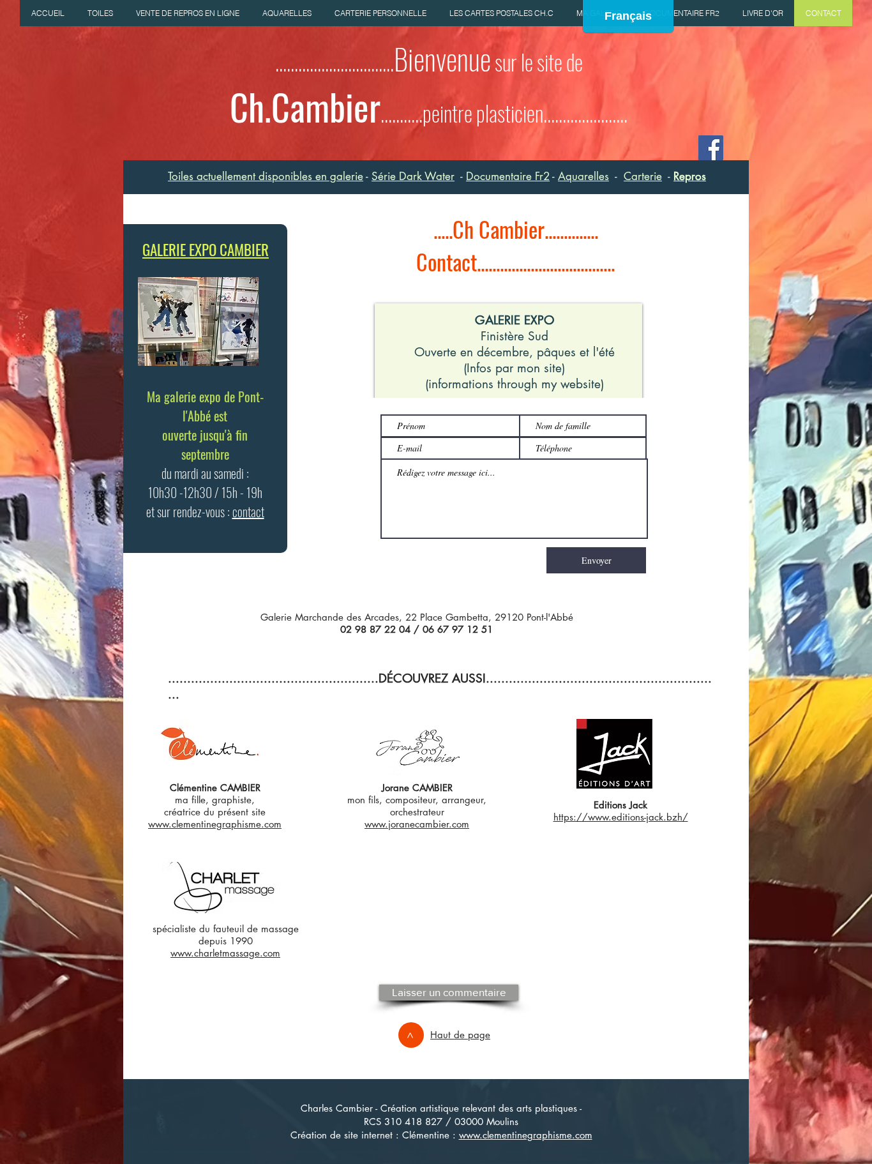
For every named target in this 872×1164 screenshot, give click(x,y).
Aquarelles (583, 176)
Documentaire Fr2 (508, 176)
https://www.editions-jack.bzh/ (620, 817)
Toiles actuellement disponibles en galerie (265, 176)
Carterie (643, 176)
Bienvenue (442, 58)
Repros (689, 176)
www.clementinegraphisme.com (525, 1135)
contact (248, 511)
